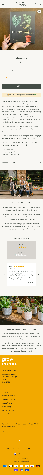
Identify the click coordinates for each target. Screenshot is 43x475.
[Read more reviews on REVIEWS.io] (22, 255)
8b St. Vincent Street (9, 374)
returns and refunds (9, 399)
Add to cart (21, 86)
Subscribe (21, 441)
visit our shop (6, 414)
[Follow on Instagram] (8, 448)
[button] (4, 274)
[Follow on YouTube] (19, 448)
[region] (21, 274)
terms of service (7, 403)
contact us (5, 392)
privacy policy (6, 407)
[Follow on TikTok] (24, 448)
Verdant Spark (24, 461)
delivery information (9, 396)
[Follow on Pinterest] (13, 448)
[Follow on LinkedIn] (29, 448)
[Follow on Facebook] (3, 448)
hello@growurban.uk (9, 370)
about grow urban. (8, 410)
